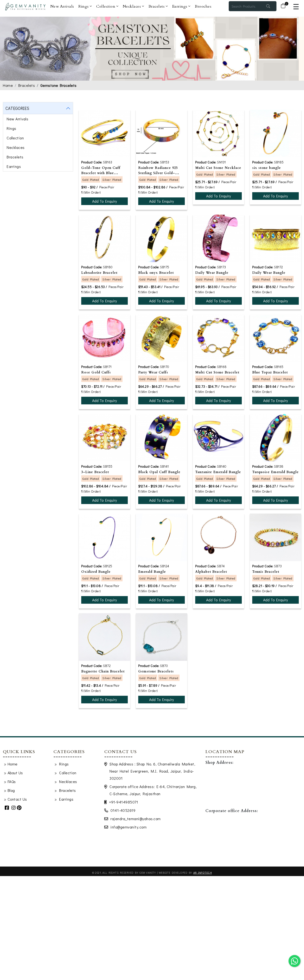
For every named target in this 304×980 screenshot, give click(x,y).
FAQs (12, 781)
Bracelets (157, 6)
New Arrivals (62, 6)
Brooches (203, 6)
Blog (11, 790)
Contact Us (17, 799)
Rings (84, 6)
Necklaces (132, 6)
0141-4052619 (122, 810)
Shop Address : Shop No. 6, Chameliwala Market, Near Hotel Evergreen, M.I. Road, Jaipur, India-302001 (152, 771)
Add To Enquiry (104, 201)
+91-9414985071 (123, 801)
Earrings (180, 6)
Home (8, 85)
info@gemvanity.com (128, 826)
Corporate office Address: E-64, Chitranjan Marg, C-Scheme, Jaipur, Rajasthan (153, 790)
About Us (15, 772)
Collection (106, 6)
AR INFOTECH (202, 872)
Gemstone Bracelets (58, 85)
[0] (283, 6)
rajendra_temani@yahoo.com (135, 818)
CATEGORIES (17, 108)
